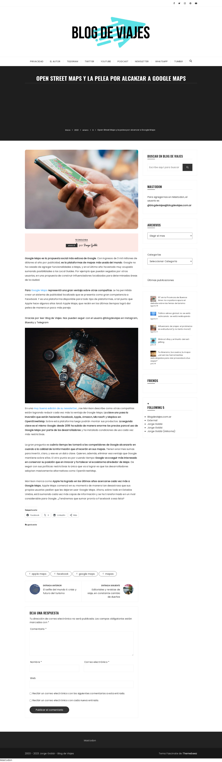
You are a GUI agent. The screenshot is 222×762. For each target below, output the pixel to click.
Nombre (36, 662)
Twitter (89, 61)
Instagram (131, 318)
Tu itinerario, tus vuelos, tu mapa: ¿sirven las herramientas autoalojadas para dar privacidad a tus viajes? (170, 357)
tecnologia (81, 239)
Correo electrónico (96, 662)
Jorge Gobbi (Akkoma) (161, 431)
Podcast (122, 61)
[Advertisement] (111, 106)
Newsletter (142, 61)
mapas (109, 574)
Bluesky (29, 322)
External (152, 420)
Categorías (154, 254)
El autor (55, 61)
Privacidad (36, 61)
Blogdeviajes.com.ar (159, 417)
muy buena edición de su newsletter (55, 408)
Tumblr (178, 61)
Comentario (38, 629)
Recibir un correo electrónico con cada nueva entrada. (65, 700)
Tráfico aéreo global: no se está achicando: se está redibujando (174, 315)
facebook (62, 574)
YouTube (106, 61)
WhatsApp (161, 61)
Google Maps (39, 290)
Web (33, 678)
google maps (87, 574)
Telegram (72, 61)
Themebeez (190, 753)
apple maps (39, 574)
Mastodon (90, 740)
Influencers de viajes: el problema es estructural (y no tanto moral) (175, 328)
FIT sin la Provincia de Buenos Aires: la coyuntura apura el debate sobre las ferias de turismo (168, 300)
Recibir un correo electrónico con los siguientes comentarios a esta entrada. (78, 693)
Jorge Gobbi (90, 245)
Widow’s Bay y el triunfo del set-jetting (174, 341)
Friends (152, 380)
